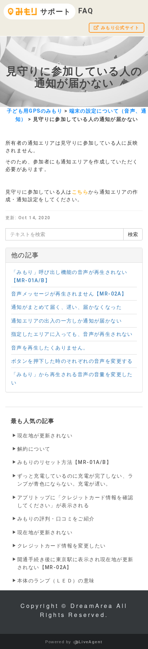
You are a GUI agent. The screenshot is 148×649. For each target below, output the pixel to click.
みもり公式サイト (119, 27)
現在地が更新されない (45, 435)
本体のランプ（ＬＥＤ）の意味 (56, 580)
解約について (33, 449)
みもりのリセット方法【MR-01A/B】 (64, 462)
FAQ (85, 10)
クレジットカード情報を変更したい (61, 546)
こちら (80, 192)
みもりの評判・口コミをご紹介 (56, 519)
